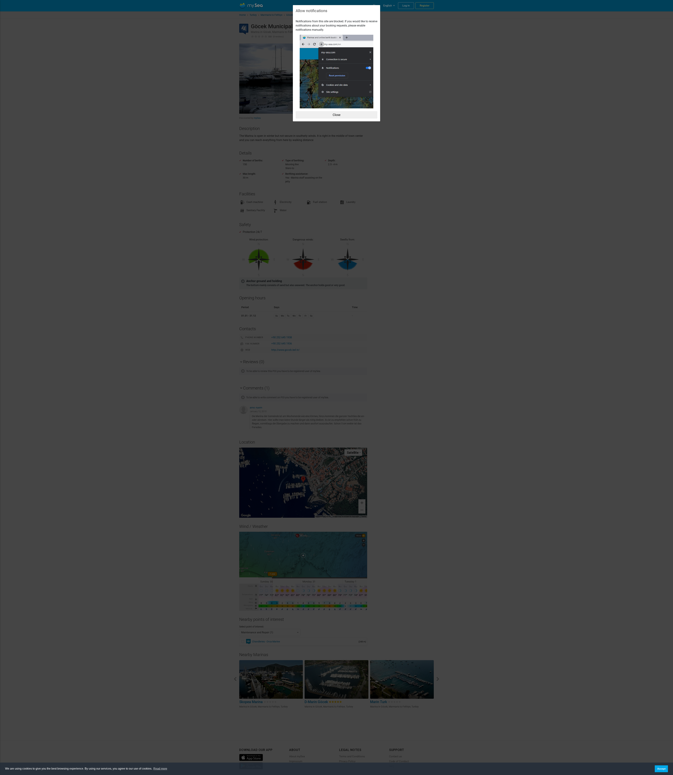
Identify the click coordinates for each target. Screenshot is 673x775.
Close (337, 115)
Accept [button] (661, 768)
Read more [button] (160, 768)
